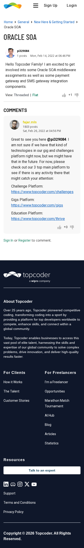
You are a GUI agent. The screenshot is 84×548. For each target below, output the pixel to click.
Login (72, 5)
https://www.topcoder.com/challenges (42, 192)
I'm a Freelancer (56, 382)
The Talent (11, 391)
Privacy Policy (14, 512)
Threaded (21, 95)
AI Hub (49, 415)
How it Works (13, 382)
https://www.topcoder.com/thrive (38, 219)
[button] (35, 5)
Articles (50, 434)
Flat (35, 95)
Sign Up (50, 5)
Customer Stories (16, 400)
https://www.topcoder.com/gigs (37, 205)
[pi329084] (10, 53)
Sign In (8, 240)
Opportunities (55, 391)
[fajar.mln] (14, 125)
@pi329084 (56, 139)
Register (24, 240)
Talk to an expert (42, 470)
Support (9, 493)
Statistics (52, 443)
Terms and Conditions (20, 502)
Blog (48, 425)
